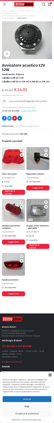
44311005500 (32, 177)
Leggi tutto (38, 188)
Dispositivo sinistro (35, 174)
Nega (27, 406)
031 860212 (8, 346)
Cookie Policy (16, 420)
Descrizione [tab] (8, 126)
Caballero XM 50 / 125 (9, 13)
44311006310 (8, 232)
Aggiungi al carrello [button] (10, 192)
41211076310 (8, 283)
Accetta (27, 399)
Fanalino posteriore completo (11, 227)
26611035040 (32, 232)
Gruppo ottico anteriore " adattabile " (37, 227)
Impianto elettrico (8, 18)
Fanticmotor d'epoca (24, 11)
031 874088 (24, 346)
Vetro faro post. (9, 174)
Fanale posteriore (10, 280)
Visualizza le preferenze (27, 413)
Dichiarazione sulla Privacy (31, 420)
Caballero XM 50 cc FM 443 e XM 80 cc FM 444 (18, 16)
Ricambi (12, 11)
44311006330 (8, 177)
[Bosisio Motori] (24, 4)
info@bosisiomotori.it (28, 111)
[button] (50, 374)
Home (4, 11)
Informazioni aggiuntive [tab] (27, 126)
